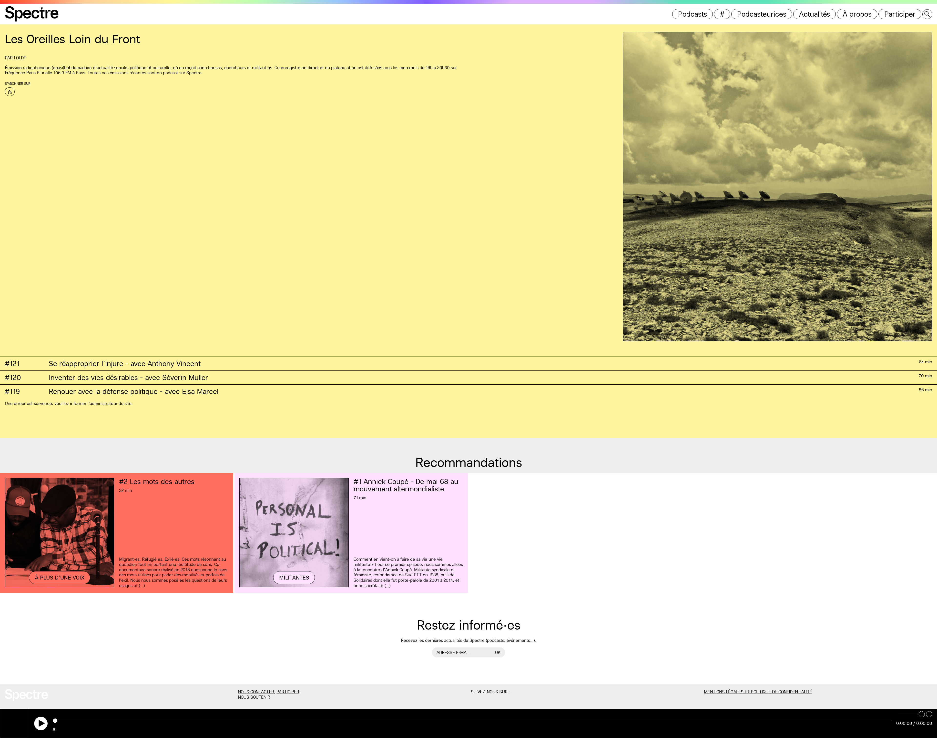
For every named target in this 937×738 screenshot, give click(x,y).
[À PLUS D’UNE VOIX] (59, 586)
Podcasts (692, 14)
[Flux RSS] (10, 91)
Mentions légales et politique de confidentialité (758, 691)
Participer (900, 14)
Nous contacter (256, 691)
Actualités (814, 14)
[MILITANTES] (294, 586)
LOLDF (20, 57)
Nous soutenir (254, 697)
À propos (857, 14)
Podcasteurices (761, 14)
